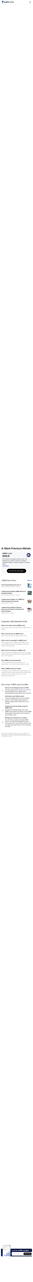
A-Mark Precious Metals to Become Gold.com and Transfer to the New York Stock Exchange (12, 609)
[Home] (8, 2)
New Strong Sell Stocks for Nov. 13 (11, 585)
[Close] (30, 1250)
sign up (25, 690)
